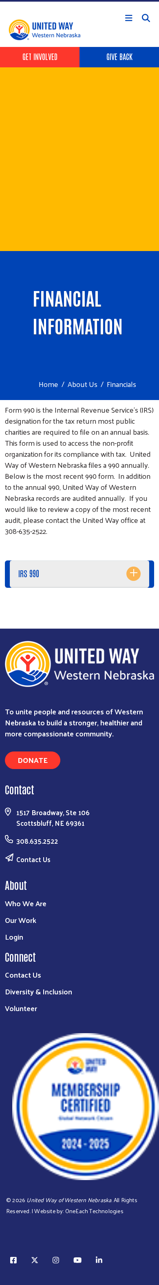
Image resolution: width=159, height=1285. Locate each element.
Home (48, 383)
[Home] (79, 1)
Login (14, 936)
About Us (82, 384)
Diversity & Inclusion (38, 991)
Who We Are (25, 903)
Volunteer (21, 1008)
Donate (33, 760)
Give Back (119, 56)
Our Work (20, 920)
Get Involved (39, 56)
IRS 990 (28, 573)
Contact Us (33, 859)
